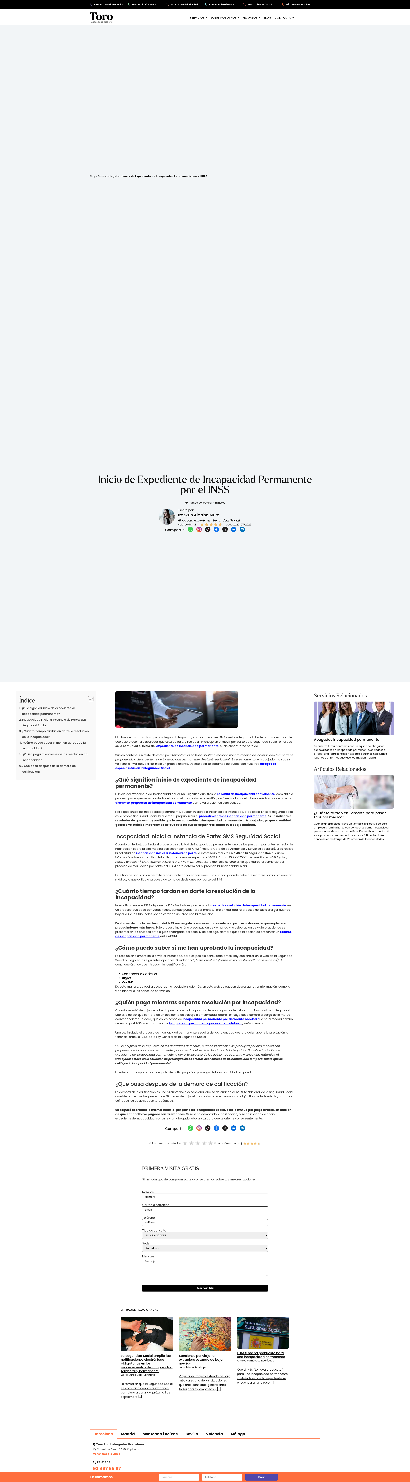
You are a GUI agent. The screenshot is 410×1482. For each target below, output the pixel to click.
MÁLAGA (298, 4)
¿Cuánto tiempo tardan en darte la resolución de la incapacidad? (55, 734)
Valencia (214, 1434)
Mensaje (148, 1256)
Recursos (250, 18)
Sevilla (192, 1434)
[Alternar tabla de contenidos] (89, 699)
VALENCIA (222, 4)
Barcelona (103, 1434)
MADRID (144, 4)
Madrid (128, 1434)
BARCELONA (108, 4)
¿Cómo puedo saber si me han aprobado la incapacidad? (54, 745)
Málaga (238, 1434)
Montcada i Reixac (160, 1434)
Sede (145, 1243)
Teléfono (148, 1218)
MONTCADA (184, 4)
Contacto (283, 18)
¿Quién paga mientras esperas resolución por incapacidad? (55, 757)
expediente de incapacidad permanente (187, 746)
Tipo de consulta (154, 1230)
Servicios (197, 18)
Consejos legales (109, 176)
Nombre (148, 1192)
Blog (267, 18)
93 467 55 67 (107, 1469)
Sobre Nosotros (223, 18)
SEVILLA (259, 4)
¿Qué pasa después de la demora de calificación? (49, 769)
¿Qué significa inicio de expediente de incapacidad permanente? (48, 711)
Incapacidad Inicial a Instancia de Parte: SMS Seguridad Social (54, 722)
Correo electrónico (155, 1205)
